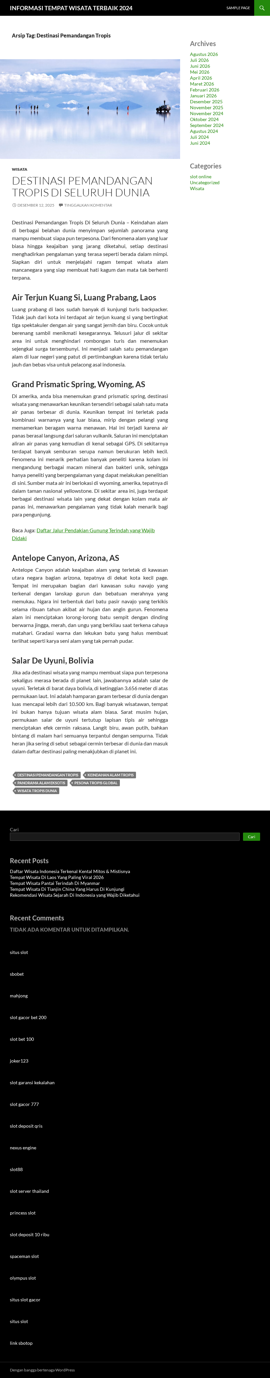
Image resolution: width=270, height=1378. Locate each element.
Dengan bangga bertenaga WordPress (42, 1369)
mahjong (19, 995)
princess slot (23, 1212)
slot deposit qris (26, 1126)
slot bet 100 (22, 1039)
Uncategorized (205, 182)
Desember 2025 (206, 101)
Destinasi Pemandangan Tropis (47, 775)
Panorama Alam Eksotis (41, 783)
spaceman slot (24, 1256)
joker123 (19, 1061)
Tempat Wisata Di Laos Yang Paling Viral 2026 (57, 877)
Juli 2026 (199, 60)
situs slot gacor (25, 1299)
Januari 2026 (203, 95)
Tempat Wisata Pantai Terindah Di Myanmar (55, 883)
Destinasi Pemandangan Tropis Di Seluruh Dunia (82, 186)
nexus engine (23, 1147)
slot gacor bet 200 (28, 1017)
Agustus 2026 (204, 54)
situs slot (19, 952)
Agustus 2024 (204, 131)
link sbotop (21, 1343)
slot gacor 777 (24, 1104)
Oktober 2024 (204, 119)
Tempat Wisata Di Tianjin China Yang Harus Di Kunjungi (67, 889)
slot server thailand (29, 1191)
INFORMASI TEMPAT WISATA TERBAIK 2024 (71, 8)
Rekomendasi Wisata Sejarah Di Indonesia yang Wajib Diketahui (75, 895)
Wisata (19, 169)
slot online (200, 176)
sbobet (17, 974)
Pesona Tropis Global (96, 783)
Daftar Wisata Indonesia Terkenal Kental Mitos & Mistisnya (70, 871)
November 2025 (206, 107)
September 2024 (207, 125)
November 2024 (206, 113)
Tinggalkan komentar (88, 205)
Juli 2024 (199, 137)
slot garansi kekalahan (32, 1082)
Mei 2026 (199, 72)
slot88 (16, 1169)
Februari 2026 (204, 89)
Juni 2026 (200, 66)
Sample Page (238, 8)
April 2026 (201, 78)
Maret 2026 (202, 84)
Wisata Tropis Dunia (37, 791)
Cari (14, 829)
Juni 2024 (200, 143)
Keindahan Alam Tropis (111, 775)
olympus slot (23, 1278)
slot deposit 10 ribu (29, 1234)
